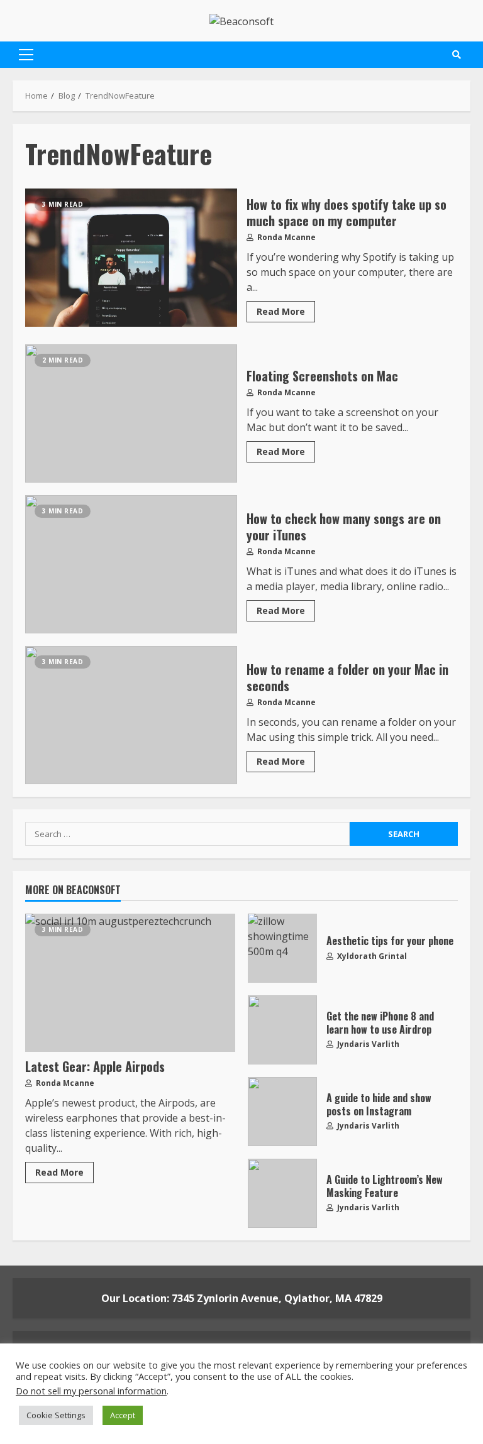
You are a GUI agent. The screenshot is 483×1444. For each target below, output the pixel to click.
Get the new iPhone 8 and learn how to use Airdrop (282, 1029)
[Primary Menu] (26, 54)
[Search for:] (187, 834)
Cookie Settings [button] (56, 1415)
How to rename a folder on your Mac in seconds (131, 715)
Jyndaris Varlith (367, 1044)
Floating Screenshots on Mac (131, 413)
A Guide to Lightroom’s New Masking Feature (282, 1193)
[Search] (456, 55)
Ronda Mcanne (285, 237)
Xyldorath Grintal (371, 956)
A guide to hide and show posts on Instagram (282, 1111)
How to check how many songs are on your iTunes (131, 564)
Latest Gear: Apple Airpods (130, 983)
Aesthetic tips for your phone (282, 948)
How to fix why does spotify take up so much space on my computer (131, 258)
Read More (281, 311)
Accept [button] (122, 1415)
